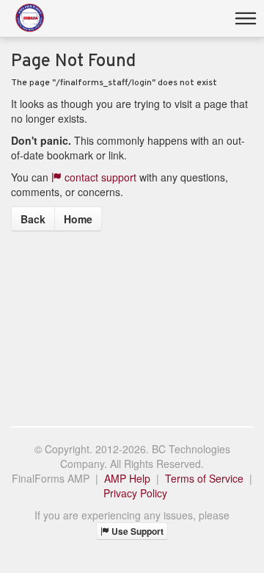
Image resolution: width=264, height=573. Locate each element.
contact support (99, 177)
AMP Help (127, 478)
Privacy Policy (135, 493)
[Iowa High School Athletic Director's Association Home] (29, 18)
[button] (245, 18)
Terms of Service (204, 478)
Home (78, 219)
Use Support (136, 531)
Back (33, 219)
